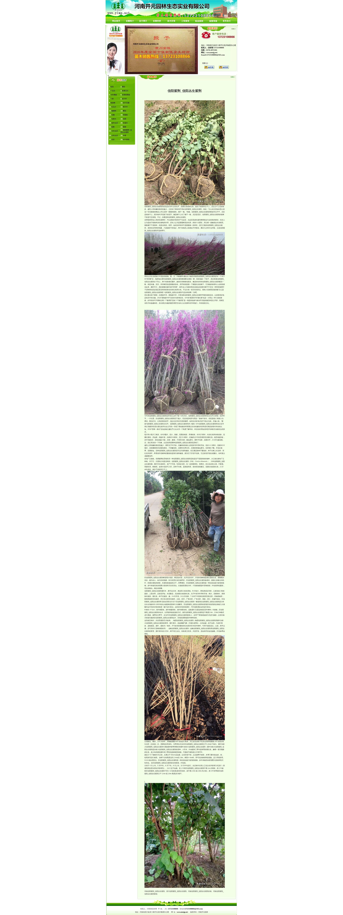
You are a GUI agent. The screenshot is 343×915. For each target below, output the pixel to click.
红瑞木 (125, 123)
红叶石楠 (126, 103)
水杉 (113, 139)
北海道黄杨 (126, 95)
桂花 (112, 87)
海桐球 (113, 111)
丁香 (112, 99)
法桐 (124, 119)
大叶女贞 (114, 131)
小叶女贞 (114, 135)
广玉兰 (112, 91)
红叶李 (124, 99)
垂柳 (124, 127)
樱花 (124, 111)
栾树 (113, 127)
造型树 (112, 103)
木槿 (124, 135)
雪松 (123, 87)
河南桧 (125, 115)
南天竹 (125, 107)
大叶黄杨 (113, 95)
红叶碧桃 (126, 139)
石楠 (113, 115)
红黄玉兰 (125, 91)
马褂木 (113, 119)
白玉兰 (113, 107)
